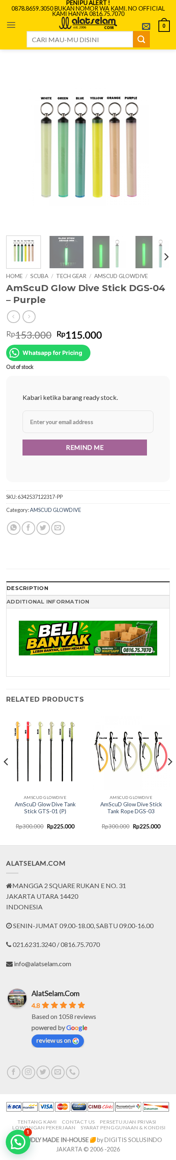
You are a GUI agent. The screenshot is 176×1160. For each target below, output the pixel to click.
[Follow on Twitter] (43, 1072)
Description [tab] (27, 588)
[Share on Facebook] (28, 528)
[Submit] (141, 39)
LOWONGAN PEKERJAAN (43, 1127)
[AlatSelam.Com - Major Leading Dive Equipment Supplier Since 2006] (88, 23)
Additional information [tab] (48, 602)
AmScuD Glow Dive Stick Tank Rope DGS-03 (131, 808)
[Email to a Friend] (58, 528)
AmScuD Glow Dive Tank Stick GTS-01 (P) (45, 808)
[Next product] (13, 316)
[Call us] (72, 1072)
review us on (53, 1040)
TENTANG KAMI (37, 1122)
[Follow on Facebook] (13, 1072)
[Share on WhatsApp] (13, 528)
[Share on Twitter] (43, 528)
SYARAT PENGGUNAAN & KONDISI (123, 1127)
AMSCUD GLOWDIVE (121, 276)
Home (14, 276)
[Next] (156, 147)
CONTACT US (78, 1122)
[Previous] (19, 147)
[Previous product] (29, 316)
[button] (11, 25)
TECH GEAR (71, 276)
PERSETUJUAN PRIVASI (128, 1122)
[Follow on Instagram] (28, 1072)
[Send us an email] (58, 1072)
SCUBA (39, 276)
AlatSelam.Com (55, 993)
